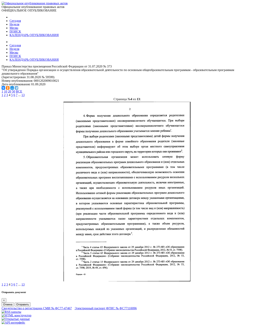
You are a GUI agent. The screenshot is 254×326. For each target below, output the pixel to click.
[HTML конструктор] (16, 315)
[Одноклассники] (8, 88)
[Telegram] (16, 88)
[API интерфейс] (13, 322)
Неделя (14, 24)
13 (23, 95)
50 (13, 91)
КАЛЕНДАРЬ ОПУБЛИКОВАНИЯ (34, 35)
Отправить (22, 304)
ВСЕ (19, 91)
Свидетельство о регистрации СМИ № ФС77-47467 (37, 308)
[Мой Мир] (12, 88)
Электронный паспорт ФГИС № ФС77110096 (106, 308)
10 (5, 91)
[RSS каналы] (11, 311)
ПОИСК (15, 31)
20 (9, 91)
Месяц (14, 28)
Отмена (7, 304)
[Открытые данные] (16, 319)
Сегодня (15, 20)
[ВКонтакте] (3, 88)
